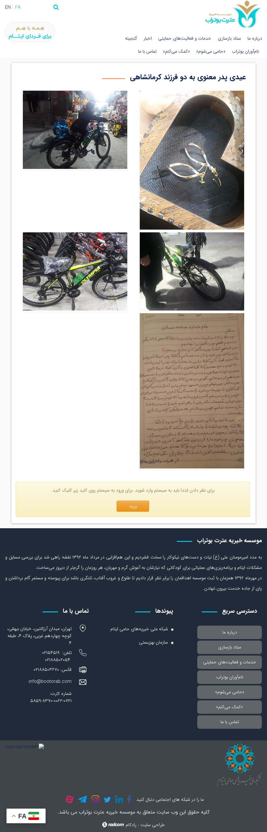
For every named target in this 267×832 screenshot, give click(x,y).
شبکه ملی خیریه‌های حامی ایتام (139, 629)
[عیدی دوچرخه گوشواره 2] (192, 271)
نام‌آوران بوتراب (245, 51)
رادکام (131, 824)
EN (8, 7)
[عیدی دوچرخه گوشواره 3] (75, 160)
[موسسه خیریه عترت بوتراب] (233, 14)
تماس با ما (147, 51)
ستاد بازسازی (229, 38)
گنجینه (131, 38)
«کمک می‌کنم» (176, 51)
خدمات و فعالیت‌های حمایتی (184, 38)
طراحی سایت (152, 824)
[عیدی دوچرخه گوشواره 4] (192, 160)
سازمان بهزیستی (153, 642)
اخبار (148, 38)
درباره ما (254, 38)
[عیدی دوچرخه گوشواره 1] (75, 271)
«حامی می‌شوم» (210, 51)
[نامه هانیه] (192, 391)
